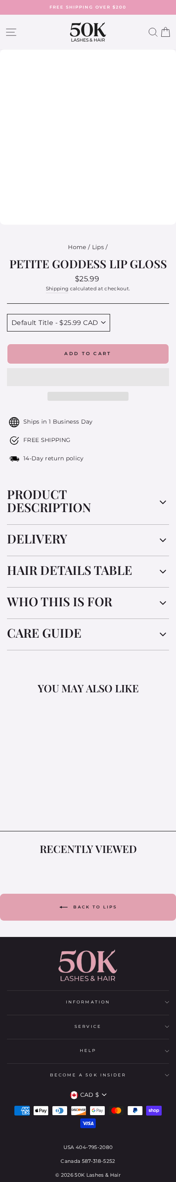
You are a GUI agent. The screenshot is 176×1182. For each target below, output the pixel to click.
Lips (98, 247)
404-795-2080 (94, 1147)
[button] (88, 377)
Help (88, 1050)
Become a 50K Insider (88, 1075)
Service (87, 1026)
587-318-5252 (98, 1161)
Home (77, 247)
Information (88, 1002)
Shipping (57, 289)
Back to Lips (94, 907)
